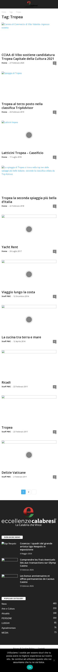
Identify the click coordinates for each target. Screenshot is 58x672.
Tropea (7, 427)
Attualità (5, 613)
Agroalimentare (9, 628)
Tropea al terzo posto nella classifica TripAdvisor (22, 106)
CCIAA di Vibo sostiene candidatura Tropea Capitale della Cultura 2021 (28, 57)
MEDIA (5, 633)
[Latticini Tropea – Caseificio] (29, 135)
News (4, 604)
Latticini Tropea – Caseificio (22, 153)
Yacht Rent (10, 247)
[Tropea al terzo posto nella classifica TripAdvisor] (29, 86)
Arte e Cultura (8, 609)
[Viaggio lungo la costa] (29, 274)
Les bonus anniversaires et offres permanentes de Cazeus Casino (37, 578)
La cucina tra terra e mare (21, 337)
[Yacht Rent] (29, 229)
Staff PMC (6, 296)
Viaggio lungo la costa (18, 292)
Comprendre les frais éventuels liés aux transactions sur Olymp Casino (38, 562)
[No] (54, 660)
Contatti (41, 648)
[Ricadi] (29, 364)
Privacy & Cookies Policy (23, 648)
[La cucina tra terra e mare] (29, 319)
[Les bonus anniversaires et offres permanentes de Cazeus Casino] (10, 580)
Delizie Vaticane (14, 473)
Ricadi (6, 382)
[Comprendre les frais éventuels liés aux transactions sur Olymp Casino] (10, 564)
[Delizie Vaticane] (29, 454)
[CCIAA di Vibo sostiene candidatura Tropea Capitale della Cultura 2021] (29, 37)
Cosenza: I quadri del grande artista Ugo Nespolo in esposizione (36, 546)
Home (4, 12)
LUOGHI (6, 623)
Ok (29, 667)
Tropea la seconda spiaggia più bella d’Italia (29, 200)
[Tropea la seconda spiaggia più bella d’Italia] (29, 180)
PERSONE (7, 618)
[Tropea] (29, 409)
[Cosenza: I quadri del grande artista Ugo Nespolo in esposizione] (10, 548)
